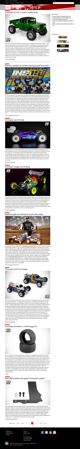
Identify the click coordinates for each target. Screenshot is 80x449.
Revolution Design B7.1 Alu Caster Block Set (61, 17)
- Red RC (25, 431)
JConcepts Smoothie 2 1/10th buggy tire (21, 326)
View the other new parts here (11, 419)
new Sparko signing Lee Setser (15, 256)
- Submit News (9, 431)
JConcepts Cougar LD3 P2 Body (17, 167)
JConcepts (10, 115)
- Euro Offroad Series (27, 438)
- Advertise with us (9, 433)
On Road (12, 2)
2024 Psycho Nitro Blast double (28, 246)
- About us (8, 434)
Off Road (17, 2)
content (6, 373)
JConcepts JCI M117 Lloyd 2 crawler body (21, 12)
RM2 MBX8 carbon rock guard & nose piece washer (25, 378)
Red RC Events (15, 0)
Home (7, 2)
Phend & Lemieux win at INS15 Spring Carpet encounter (27, 66)
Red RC (11, 0)
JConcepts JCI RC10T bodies (16, 269)
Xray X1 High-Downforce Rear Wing (60, 19)
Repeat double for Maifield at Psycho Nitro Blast (24, 214)
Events (22, 2)
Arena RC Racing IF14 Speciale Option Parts (61, 16)
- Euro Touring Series (27, 437)
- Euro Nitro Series (27, 440)
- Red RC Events (26, 433)
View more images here (10, 59)
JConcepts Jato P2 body (14, 120)
